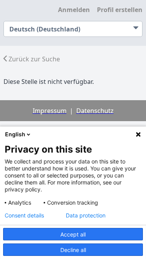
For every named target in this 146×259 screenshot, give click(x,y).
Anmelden (74, 9)
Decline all (73, 250)
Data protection (86, 215)
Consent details (24, 215)
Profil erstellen (119, 9)
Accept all (73, 234)
